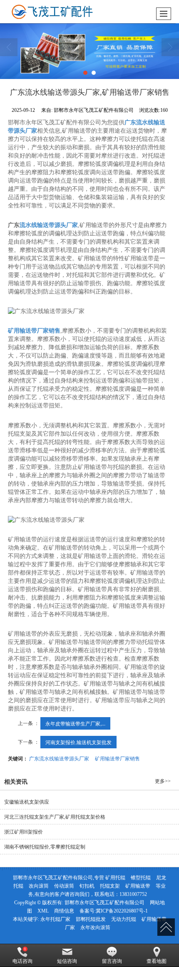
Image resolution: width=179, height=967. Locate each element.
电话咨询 (22, 961)
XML (43, 911)
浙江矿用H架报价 (23, 832)
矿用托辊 (115, 878)
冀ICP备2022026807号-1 (122, 911)
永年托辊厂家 (55, 919)
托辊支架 (110, 886)
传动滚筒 (64, 886)
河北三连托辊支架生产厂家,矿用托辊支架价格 (54, 817)
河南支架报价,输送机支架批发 (78, 741)
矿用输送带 (137, 886)
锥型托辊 (141, 878)
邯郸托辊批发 (91, 919)
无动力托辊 (123, 919)
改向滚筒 (39, 886)
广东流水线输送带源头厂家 (59, 758)
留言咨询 (112, 961)
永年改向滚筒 (95, 927)
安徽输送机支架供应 (26, 802)
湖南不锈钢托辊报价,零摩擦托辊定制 (44, 847)
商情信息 (64, 911)
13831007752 (133, 894)
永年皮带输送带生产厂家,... (75, 723)
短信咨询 (67, 961)
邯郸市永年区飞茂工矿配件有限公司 (104, 902)
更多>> (163, 781)
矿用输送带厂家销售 (117, 758)
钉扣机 (87, 886)
